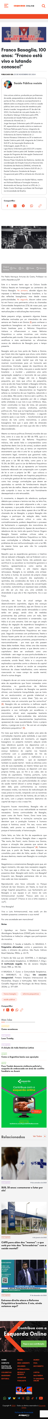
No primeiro (22, 290)
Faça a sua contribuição (33, 1344)
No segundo (22, 299)
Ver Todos (37, 1136)
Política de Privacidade (24, 1412)
